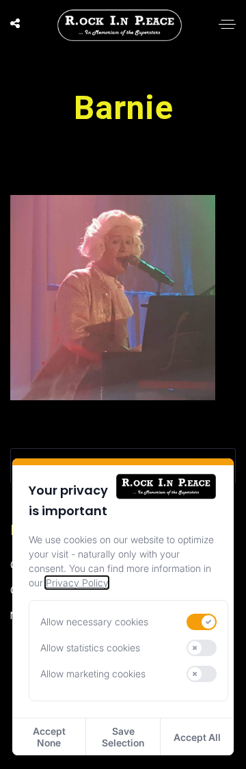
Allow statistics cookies (90, 647)
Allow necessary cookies (94, 621)
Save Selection (123, 736)
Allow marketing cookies (93, 673)
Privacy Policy (77, 582)
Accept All (197, 737)
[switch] (202, 622)
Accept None (49, 736)
